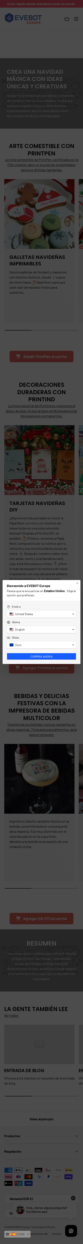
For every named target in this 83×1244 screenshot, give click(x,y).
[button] (17, 1234)
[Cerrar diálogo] (77, 583)
